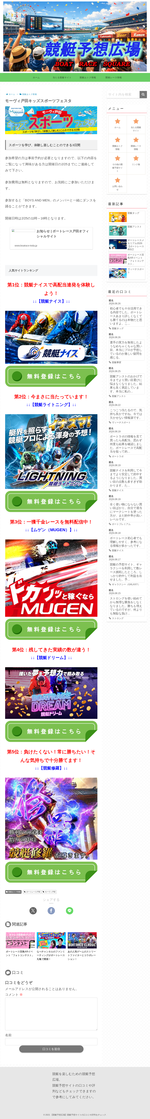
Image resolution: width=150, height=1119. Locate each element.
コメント (14, 994)
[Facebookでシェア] (51, 910)
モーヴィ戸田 (50, 892)
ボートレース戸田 (33, 892)
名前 (8, 1035)
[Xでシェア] (33, 910)
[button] (143, 94)
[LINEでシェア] (69, 910)
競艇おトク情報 (14, 892)
